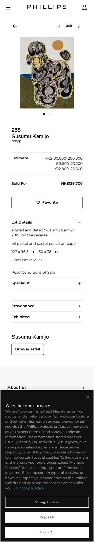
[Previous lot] (59, 26)
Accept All (47, 532)
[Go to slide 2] (50, 114)
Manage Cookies (47, 502)
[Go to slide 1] (44, 114)
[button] (47, 73)
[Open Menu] (12, 7)
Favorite (50, 202)
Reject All (47, 517)
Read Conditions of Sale (33, 272)
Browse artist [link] (27, 349)
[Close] (87, 397)
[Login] (84, 7)
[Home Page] (47, 7)
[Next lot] (79, 26)
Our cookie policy (29, 488)
